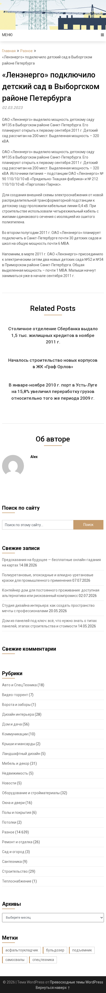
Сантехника (12, 862)
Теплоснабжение (16, 881)
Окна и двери (13, 803)
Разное (26, 51)
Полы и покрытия (16, 812)
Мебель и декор (15, 763)
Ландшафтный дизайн (21, 754)
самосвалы (14, 960)
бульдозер (55, 950)
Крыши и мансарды (18, 744)
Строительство (15, 871)
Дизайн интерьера (18, 714)
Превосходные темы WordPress (76, 982)
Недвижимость (15, 773)
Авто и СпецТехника (19, 685)
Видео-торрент (15, 695)
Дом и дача (12, 724)
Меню (7, 35)
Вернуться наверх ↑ (53, 988)
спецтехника (43, 960)
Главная (9, 51)
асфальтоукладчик (21, 950)
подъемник (82, 950)
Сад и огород (13, 852)
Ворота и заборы (16, 705)
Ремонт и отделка (17, 842)
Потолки (9, 822)
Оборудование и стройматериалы (31, 793)
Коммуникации (15, 734)
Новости (9, 783)
